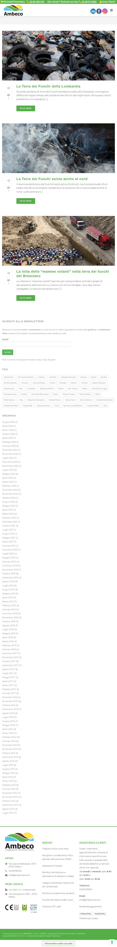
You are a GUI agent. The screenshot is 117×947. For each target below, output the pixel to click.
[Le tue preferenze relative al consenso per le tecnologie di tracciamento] (112, 942)
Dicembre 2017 (9, 653)
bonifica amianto (10, 383)
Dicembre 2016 (9, 697)
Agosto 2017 (8, 669)
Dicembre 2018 (10, 613)
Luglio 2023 (8, 470)
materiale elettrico (47, 389)
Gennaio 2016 (9, 741)
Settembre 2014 (10, 805)
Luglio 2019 (8, 585)
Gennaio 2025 (9, 446)
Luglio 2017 (8, 673)
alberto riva (8, 377)
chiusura (24, 383)
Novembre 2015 (10, 749)
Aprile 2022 (7, 510)
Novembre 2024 (10, 454)
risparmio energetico (36, 400)
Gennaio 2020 (9, 561)
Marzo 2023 (8, 482)
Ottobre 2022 (9, 498)
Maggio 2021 (8, 537)
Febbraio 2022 (9, 518)
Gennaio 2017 (9, 693)
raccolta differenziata (40, 394)
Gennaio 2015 (8, 789)
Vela (105, 406)
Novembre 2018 (10, 617)
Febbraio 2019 (9, 605)
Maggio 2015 (8, 773)
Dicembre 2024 (10, 450)
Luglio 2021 (7, 529)
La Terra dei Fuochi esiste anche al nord (52, 179)
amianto (83, 377)
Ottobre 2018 (9, 621)
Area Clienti (108, 2)
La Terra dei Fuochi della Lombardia (48, 86)
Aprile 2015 (7, 777)
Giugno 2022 (8, 502)
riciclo (55, 394)
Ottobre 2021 (8, 525)
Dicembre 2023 (10, 462)
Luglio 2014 (8, 813)
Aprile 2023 (7, 478)
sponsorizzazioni (43, 406)
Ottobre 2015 (8, 753)
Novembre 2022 (10, 494)
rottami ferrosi (55, 400)
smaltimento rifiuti (11, 406)
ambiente (53, 377)
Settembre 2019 (10, 577)
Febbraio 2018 (9, 645)
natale (84, 389)
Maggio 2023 (8, 474)
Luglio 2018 (8, 629)
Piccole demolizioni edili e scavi (57, 900)
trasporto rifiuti (93, 406)
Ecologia (63, 383)
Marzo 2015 (7, 781)
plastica (24, 394)
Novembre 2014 (10, 797)
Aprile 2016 (7, 729)
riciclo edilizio (85, 394)
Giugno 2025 (8, 434)
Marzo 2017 (8, 685)
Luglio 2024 (8, 458)
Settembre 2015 (10, 757)
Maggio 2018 (8, 633)
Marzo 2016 (8, 733)
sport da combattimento (72, 406)
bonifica (104, 377)
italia (21, 389)
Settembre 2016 (10, 709)
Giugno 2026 (8, 422)
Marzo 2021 (8, 541)
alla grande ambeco (26, 377)
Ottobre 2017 (8, 661)
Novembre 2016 (10, 701)
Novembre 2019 (10, 569)
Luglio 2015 (7, 765)
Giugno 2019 (8, 589)
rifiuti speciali (9, 400)
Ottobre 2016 (8, 705)
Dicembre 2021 (9, 522)
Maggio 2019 (8, 593)
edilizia (74, 383)
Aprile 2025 (7, 438)
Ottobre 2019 (8, 573)
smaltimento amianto (104, 400)
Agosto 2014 (8, 809)
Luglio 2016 (7, 717)
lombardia (31, 389)
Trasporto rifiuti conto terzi (55, 848)
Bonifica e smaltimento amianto (58, 893)
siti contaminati (86, 400)
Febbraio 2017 (9, 689)
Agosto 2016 (8, 713)
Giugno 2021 (8, 533)
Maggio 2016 (8, 725)
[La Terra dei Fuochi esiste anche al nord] (58, 148)
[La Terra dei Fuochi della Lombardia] (58, 55)
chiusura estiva (39, 383)
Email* (5, 339)
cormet (52, 383)
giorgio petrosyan (99, 383)
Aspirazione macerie (52, 866)
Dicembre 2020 (10, 549)
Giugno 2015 (8, 769)
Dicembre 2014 (9, 793)
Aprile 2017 (7, 681)
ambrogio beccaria (68, 377)
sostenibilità (27, 406)
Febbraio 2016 (9, 737)
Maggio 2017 (8, 677)
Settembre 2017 (10, 665)
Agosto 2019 (8, 581)
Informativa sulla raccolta (58, 943)
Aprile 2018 (7, 637)
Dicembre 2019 (9, 565)
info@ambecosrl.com (19, 875)
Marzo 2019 (8, 601)
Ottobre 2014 (8, 801)
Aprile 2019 (7, 597)
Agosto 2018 (8, 625)
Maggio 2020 (9, 557)
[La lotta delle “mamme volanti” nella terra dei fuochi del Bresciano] (58, 241)
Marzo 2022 (8, 514)
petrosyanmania (10, 394)
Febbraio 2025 (9, 442)
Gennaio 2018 (9, 649)
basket (93, 377)
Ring (21, 400)
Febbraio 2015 (9, 785)
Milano (61, 389)
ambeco (41, 377)
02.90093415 (15, 871)
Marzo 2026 (8, 430)
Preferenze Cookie (88, 918)
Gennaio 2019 (9, 609)
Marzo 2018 (8, 641)
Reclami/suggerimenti (90, 906)
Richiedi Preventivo (14, 2)
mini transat (73, 389)
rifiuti (97, 394)
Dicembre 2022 (10, 490)
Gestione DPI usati (51, 906)
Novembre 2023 (10, 466)
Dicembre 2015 (9, 745)
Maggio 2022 (8, 506)
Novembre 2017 (10, 657)
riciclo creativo (69, 394)
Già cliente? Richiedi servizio (71, 2)
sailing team (70, 400)
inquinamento (9, 389)
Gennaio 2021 (9, 545)
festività (84, 383)
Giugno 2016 (8, 721)
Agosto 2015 (8, 761)
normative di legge (99, 389)
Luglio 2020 (8, 553)
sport (57, 406)
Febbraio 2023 (9, 486)
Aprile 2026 (7, 426)
